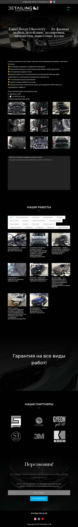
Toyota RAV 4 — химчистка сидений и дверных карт (16, 279)
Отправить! (38, 499)
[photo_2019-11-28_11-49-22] (16, 142)
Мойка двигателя (54, 221)
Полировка (28, 227)
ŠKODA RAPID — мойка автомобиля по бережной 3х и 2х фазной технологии (38, 310)
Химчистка (50, 227)
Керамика (25, 221)
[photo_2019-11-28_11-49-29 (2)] (39, 108)
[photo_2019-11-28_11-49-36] (61, 108)
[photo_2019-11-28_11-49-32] (16, 125)
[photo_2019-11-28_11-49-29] (39, 125)
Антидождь (35, 217)
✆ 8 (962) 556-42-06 (39, 513)
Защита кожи (14, 221)
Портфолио (43, 2)
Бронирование (48, 217)
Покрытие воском (15, 227)
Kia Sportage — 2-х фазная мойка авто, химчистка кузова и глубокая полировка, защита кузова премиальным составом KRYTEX (61, 282)
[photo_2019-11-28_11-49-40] (16, 108)
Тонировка (39, 227)
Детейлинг (60, 217)
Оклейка (25, 224)
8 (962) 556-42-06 (29, 2)
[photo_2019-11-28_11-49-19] (39, 142)
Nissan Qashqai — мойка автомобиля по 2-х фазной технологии (17, 249)
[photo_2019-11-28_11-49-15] (61, 142)
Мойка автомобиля (39, 221)
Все (11, 217)
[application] (39, 173)
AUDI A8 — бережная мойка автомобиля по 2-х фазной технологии (39, 279)
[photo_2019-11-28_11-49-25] (61, 125)
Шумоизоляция (63, 227)
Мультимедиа (14, 224)
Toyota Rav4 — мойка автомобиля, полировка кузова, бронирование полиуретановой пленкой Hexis (61, 251)
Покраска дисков (48, 224)
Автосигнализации (22, 217)
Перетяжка (35, 224)
